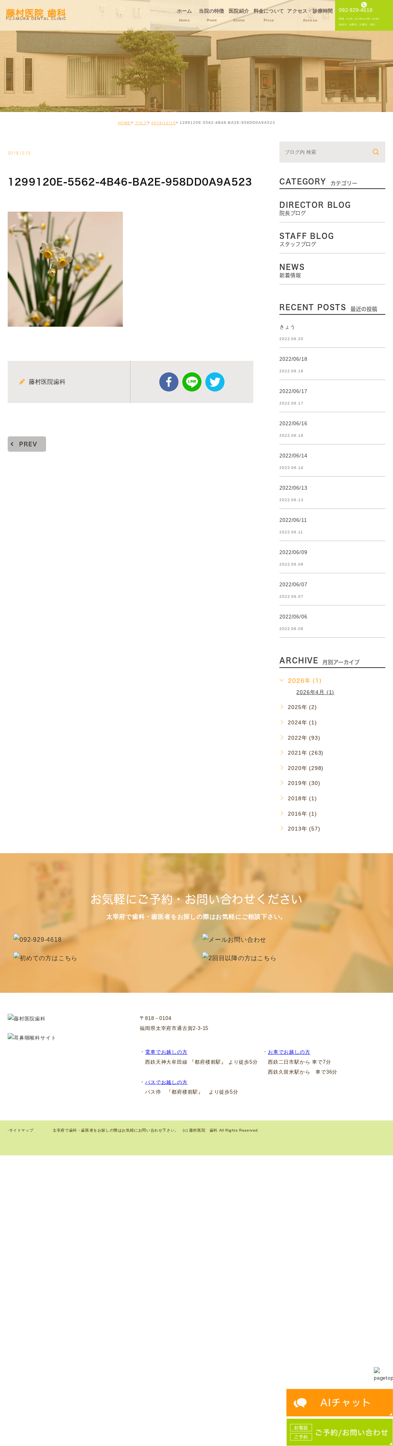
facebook (168, 382)
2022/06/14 (293, 456)
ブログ (141, 123)
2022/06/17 (293, 391)
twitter (215, 382)
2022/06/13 (293, 488)
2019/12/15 (163, 123)
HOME (124, 123)
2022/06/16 (293, 423)
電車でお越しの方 (166, 1052)
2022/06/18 (293, 359)
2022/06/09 (293, 552)
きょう (287, 327)
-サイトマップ (20, 1131)
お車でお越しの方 (289, 1052)
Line (191, 382)
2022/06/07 (293, 584)
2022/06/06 (293, 617)
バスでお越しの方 (166, 1082)
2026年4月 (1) (315, 692)
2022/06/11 (293, 520)
